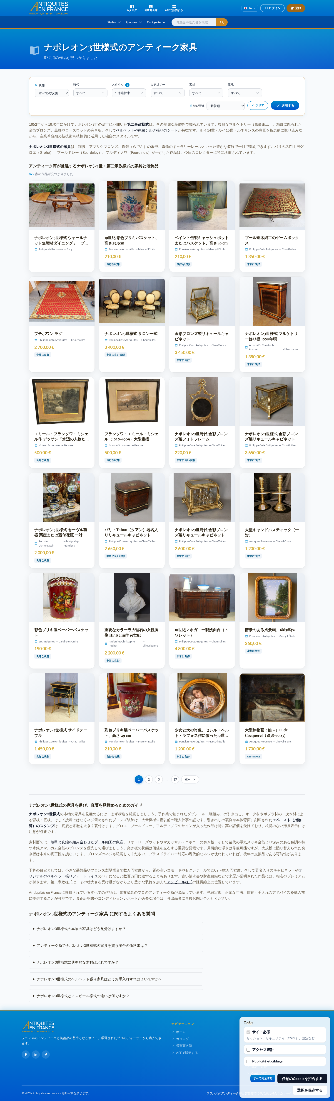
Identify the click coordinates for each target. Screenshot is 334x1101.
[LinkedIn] (36, 1054)
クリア (259, 105)
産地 (231, 84)
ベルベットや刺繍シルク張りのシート (147, 130)
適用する (288, 105)
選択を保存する (310, 1090)
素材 (192, 84)
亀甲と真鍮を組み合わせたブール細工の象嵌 (87, 842)
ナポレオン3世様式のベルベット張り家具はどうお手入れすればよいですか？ (99, 979)
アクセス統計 (263, 1049)
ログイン (275, 8)
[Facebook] (26, 1054)
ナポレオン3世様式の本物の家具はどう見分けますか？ (81, 928)
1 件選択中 (122, 93)
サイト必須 (261, 1032)
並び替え (199, 105)
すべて (81, 93)
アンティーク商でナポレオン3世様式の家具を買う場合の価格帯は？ (92, 945)
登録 (298, 8)
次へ (188, 779)
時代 (76, 84)
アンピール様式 (179, 882)
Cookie (248, 1022)
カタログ (182, 1039)
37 (175, 779)
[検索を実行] (222, 22)
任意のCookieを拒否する (302, 1078)
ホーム (181, 1032)
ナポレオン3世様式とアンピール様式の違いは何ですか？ (83, 996)
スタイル (120, 84)
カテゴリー (158, 84)
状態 (41, 85)
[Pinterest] (46, 1054)
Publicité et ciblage (267, 1061)
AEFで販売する (187, 1053)
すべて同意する (262, 1078)
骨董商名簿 (184, 1045)
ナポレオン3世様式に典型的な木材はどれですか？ (78, 962)
